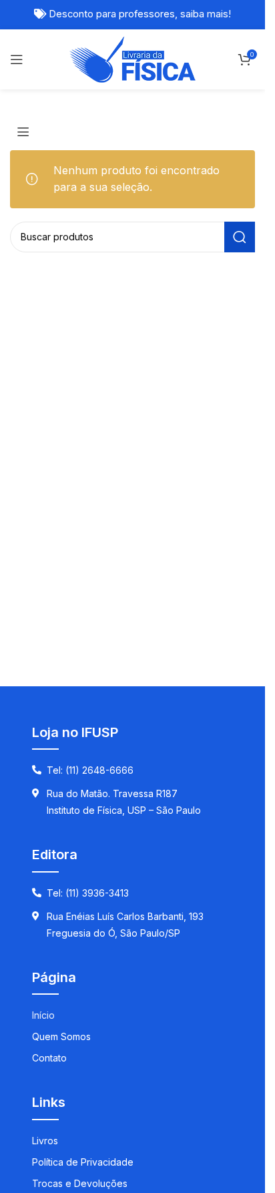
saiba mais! (205, 14)
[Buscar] (239, 237)
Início (43, 1015)
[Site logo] (132, 58)
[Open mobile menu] (16, 59)
